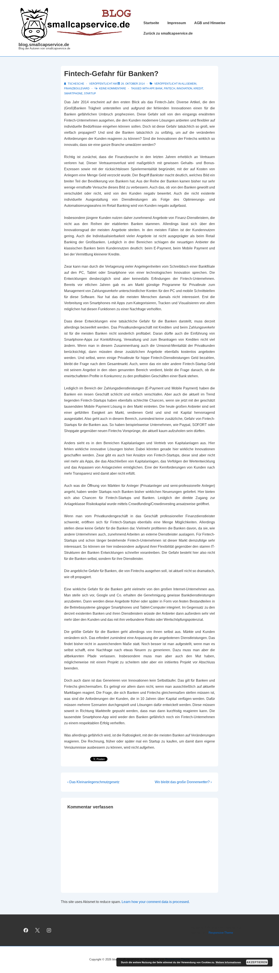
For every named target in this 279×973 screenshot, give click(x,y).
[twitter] (37, 930)
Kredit (198, 88)
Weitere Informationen (228, 962)
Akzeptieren (257, 962)
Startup (90, 93)
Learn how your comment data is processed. (156, 902)
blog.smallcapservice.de (44, 44)
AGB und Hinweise (209, 23)
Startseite (151, 23)
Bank (159, 88)
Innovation (184, 88)
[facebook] (26, 930)
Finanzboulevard (77, 88)
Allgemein (188, 83)
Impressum (176, 23)
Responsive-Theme (221, 932)
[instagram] (49, 930)
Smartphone (73, 93)
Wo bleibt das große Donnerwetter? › (183, 782)
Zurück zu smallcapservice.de (168, 33)
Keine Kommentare (112, 88)
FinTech (169, 88)
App (151, 88)
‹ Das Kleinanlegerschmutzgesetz (93, 782)
